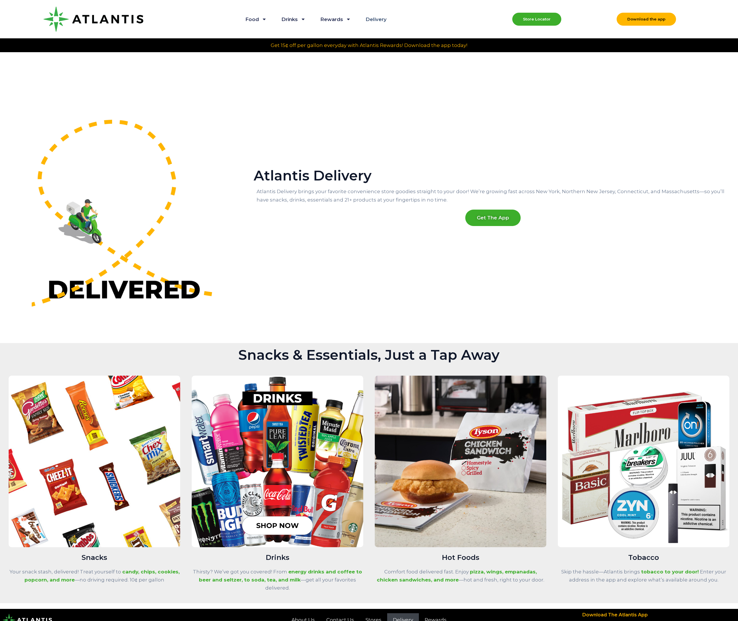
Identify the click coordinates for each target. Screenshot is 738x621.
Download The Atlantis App (615, 615)
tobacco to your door (669, 572)
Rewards (331, 19)
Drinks (289, 19)
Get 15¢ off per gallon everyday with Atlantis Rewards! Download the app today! (369, 45)
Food (252, 19)
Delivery (376, 19)
